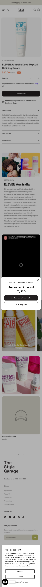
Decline (20, 577)
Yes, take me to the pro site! (21, 298)
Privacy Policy (24, 566)
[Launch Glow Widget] (5, 582)
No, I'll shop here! (21, 305)
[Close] (38, 280)
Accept (20, 571)
